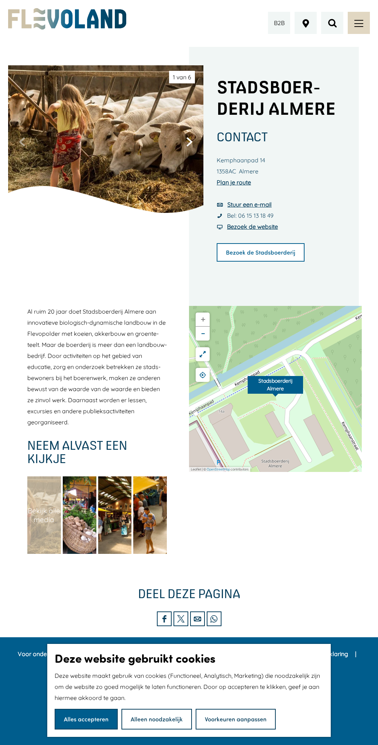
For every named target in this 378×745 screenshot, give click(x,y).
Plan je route (234, 182)
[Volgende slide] (189, 142)
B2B (279, 23)
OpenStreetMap (218, 469)
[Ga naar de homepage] (67, 19)
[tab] (182, 77)
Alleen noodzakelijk (157, 719)
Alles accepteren (86, 719)
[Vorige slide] (22, 142)
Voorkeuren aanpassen (236, 719)
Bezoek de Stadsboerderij (260, 252)
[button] (275, 388)
